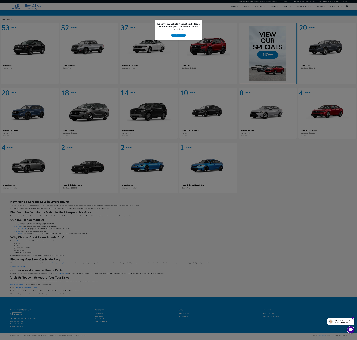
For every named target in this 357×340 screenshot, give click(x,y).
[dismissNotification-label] (353, 318)
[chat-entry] (350, 329)
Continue (178, 35)
